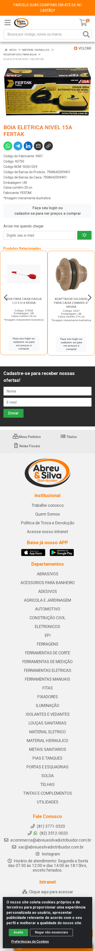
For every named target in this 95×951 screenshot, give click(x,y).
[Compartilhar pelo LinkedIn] (28, 146)
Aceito (18, 932)
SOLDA (47, 775)
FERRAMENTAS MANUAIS (47, 679)
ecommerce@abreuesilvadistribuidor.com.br (50, 840)
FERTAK (26, 193)
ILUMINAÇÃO (47, 705)
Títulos (71, 437)
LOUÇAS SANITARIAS (47, 723)
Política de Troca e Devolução (47, 523)
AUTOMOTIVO (47, 609)
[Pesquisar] (86, 34)
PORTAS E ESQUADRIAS (47, 767)
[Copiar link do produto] (48, 146)
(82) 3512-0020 (53, 833)
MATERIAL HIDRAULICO (47, 740)
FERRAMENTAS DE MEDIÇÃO (47, 661)
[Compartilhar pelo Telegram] (18, 146)
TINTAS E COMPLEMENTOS (47, 793)
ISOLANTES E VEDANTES (48, 714)
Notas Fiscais (29, 446)
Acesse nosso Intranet (47, 531)
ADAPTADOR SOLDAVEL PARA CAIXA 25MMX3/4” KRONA (71, 302)
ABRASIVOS (47, 574)
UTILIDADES (47, 802)
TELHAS (47, 784)
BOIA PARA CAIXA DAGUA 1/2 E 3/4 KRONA (24, 301)
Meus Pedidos (29, 437)
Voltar (84, 48)
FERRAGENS (47, 644)
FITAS (47, 688)
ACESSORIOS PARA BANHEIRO (48, 582)
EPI (47, 635)
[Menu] (7, 22)
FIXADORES (47, 696)
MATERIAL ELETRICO (47, 732)
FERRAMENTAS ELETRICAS (47, 670)
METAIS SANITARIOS (47, 749)
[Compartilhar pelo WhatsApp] (7, 146)
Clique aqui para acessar (50, 892)
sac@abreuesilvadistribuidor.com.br (51, 847)
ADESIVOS (47, 591)
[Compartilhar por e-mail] (38, 146)
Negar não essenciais (51, 932)
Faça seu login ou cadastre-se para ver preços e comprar (47, 211)
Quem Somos (47, 514)
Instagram (50, 854)
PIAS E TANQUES (47, 758)
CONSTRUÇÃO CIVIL (47, 618)
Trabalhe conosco (48, 505)
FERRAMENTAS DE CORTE (47, 653)
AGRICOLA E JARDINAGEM (47, 600)
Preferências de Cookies (30, 941)
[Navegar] (5, 297)
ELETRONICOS (47, 626)
